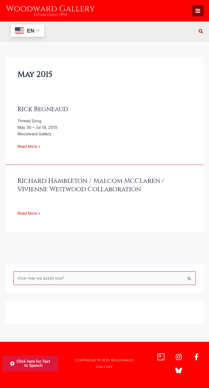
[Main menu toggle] (198, 11)
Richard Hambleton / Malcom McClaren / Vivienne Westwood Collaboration (90, 185)
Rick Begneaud (42, 109)
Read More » (29, 146)
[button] (201, 32)
